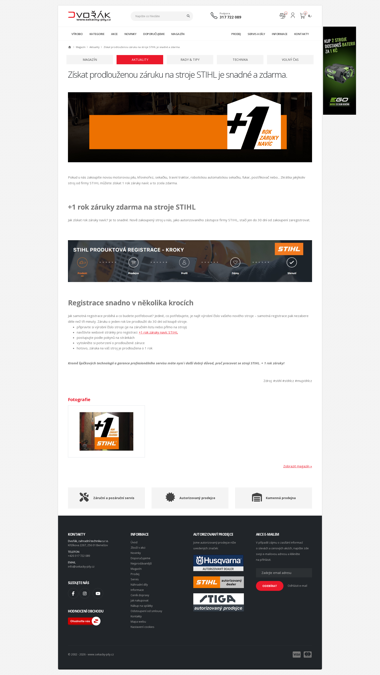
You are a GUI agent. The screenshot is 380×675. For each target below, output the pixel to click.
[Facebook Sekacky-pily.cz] (73, 593)
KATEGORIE (97, 34)
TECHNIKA (240, 59)
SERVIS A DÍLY (256, 34)
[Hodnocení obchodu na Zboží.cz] (84, 621)
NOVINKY (130, 34)
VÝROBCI (77, 34)
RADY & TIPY (190, 59)
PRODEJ (236, 34)
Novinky (136, 553)
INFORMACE (279, 34)
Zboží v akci (138, 548)
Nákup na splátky (142, 606)
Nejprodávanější (141, 563)
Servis (135, 579)
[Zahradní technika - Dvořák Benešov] (89, 16)
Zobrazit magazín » (297, 466)
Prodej (135, 574)
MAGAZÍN (178, 34)
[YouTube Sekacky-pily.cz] (98, 593)
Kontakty (136, 616)
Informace (137, 590)
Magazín (136, 569)
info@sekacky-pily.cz (81, 566)
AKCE (114, 34)
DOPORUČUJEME (153, 34)
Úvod (134, 542)
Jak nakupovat (139, 600)
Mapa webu (138, 621)
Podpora (225, 13)
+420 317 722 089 (79, 556)
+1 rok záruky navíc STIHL (158, 332)
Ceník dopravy (140, 595)
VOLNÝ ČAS (290, 59)
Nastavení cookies (142, 627)
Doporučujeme (140, 558)
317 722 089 (230, 17)
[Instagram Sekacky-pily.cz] (84, 593)
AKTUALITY (140, 59)
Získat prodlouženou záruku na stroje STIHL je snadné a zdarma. (142, 47)
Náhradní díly (139, 584)
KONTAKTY (301, 34)
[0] (282, 15)
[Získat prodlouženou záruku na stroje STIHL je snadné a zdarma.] (106, 431)
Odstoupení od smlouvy (146, 611)
